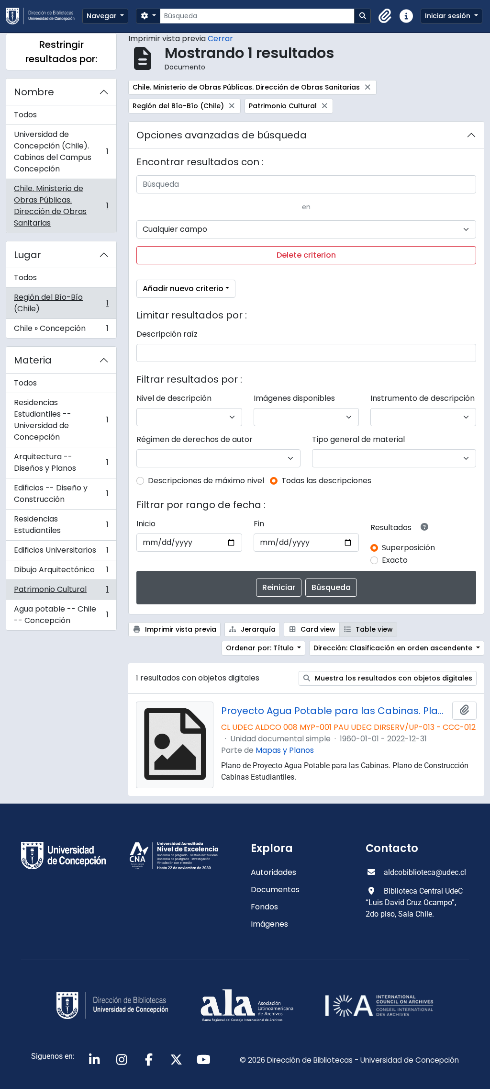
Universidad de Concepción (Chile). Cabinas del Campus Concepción (61, 151)
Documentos (275, 889)
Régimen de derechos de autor (194, 439)
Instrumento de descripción (422, 398)
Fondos (264, 906)
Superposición (408, 547)
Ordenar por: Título (261, 648)
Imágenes (269, 924)
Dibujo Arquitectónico (61, 572)
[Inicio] (44, 16)
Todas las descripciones (326, 480)
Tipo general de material (358, 439)
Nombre (34, 92)
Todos (25, 114)
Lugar (27, 254)
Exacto (395, 560)
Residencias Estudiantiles (61, 524)
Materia (33, 360)
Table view (373, 629)
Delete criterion (306, 255)
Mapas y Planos (285, 750)
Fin (259, 523)
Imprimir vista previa (179, 629)
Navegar (103, 16)
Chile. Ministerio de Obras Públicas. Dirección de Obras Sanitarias (61, 205)
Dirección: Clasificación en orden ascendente (393, 648)
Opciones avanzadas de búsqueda (221, 135)
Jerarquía (257, 629)
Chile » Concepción (61, 330)
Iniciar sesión (448, 16)
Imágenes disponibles (294, 398)
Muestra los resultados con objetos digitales (392, 678)
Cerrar (220, 38)
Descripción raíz (167, 334)
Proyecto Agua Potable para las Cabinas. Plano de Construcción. (334, 710)
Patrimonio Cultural (61, 592)
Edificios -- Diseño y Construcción (61, 493)
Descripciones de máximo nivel (206, 480)
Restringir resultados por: (61, 52)
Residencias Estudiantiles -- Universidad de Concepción (61, 419)
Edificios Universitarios (61, 552)
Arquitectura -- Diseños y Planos (61, 462)
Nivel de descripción (174, 398)
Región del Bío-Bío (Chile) (61, 303)
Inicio (146, 523)
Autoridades (273, 872)
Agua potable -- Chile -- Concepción (61, 614)
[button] (385, 16)
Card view (317, 629)
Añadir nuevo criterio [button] (183, 288)
